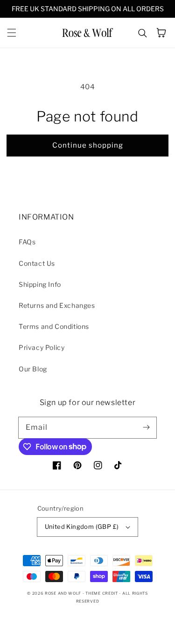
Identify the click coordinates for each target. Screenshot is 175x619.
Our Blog (33, 369)
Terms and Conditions (54, 326)
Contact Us (37, 263)
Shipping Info (40, 284)
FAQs (27, 242)
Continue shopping (87, 145)
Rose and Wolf (63, 593)
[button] (11, 32)
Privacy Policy (41, 347)
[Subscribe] (146, 427)
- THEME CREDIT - (102, 593)
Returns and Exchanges (57, 305)
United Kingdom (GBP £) (82, 526)
